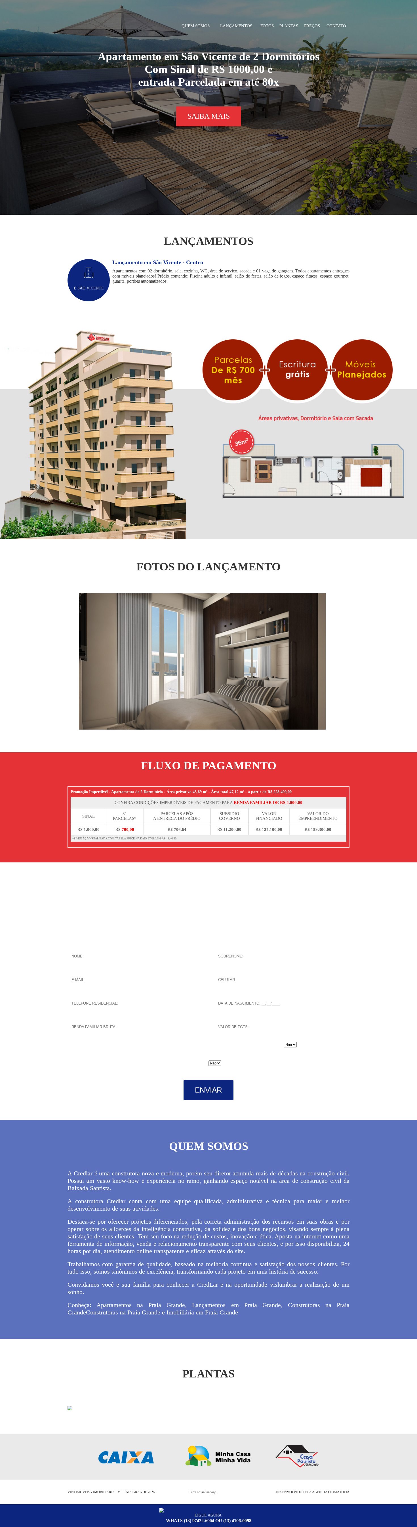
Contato (336, 26)
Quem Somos (196, 26)
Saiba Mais (209, 116)
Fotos (267, 26)
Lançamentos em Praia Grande (236, 1304)
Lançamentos (236, 26)
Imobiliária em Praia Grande (202, 1312)
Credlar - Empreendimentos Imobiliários (115, 25)
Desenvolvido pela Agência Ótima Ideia (312, 1492)
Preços (312, 26)
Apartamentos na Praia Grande (140, 1304)
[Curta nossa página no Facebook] (232, 1492)
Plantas (288, 26)
